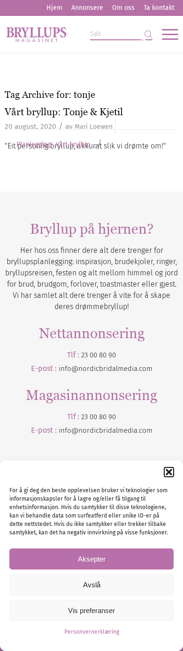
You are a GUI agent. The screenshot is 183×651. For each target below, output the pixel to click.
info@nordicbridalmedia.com (105, 368)
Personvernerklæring (91, 632)
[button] (169, 472)
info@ (68, 430)
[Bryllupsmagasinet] (74, 34)
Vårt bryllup (73, 144)
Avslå (91, 585)
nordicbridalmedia (107, 430)
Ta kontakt (159, 8)
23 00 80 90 (98, 355)
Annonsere (87, 8)
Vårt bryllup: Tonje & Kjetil (64, 112)
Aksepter (92, 559)
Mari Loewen (94, 127)
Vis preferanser (91, 610)
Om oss (123, 8)
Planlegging (33, 144)
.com (144, 430)
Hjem (54, 8)
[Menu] (165, 34)
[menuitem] (54, 8)
